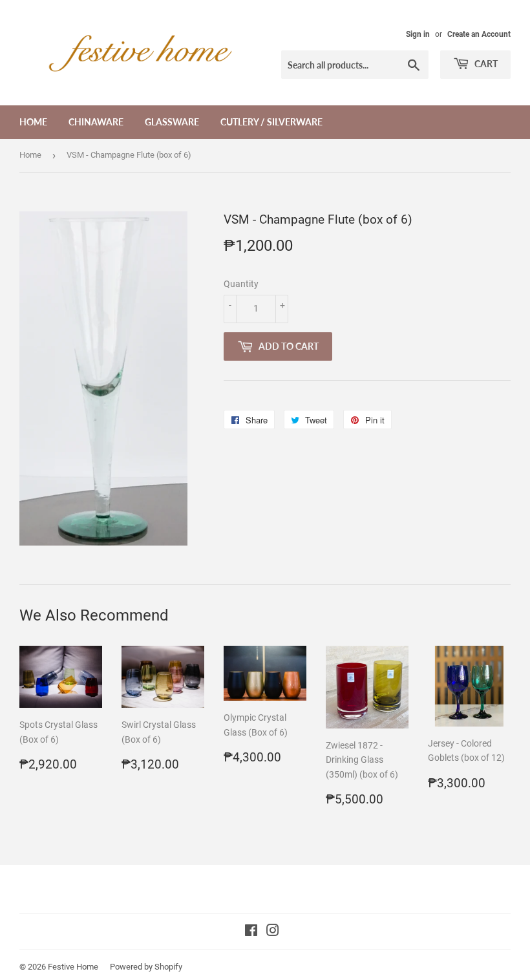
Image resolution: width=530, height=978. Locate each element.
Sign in (418, 34)
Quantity (241, 284)
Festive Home (73, 967)
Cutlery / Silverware (271, 121)
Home (33, 121)
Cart (485, 63)
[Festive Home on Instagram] (272, 932)
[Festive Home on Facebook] (251, 932)
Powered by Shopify (146, 967)
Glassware (172, 121)
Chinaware (96, 121)
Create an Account (479, 34)
